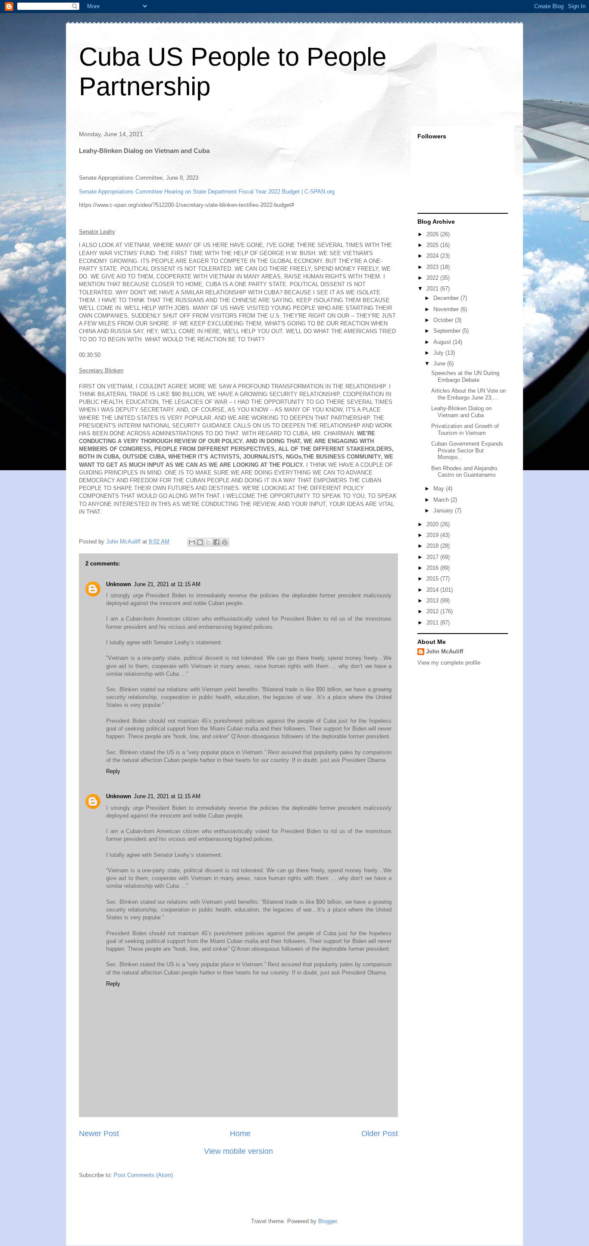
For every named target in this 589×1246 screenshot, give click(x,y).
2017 (433, 557)
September (447, 331)
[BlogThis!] (200, 542)
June (440, 363)
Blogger (327, 1221)
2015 (433, 578)
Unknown (118, 584)
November (447, 309)
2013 (433, 600)
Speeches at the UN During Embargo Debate (465, 376)
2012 (433, 611)
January (444, 510)
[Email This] (192, 542)
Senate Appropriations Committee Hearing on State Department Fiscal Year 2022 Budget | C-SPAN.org (207, 191)
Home (240, 1133)
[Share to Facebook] (216, 542)
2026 (433, 234)
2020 (433, 524)
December (447, 298)
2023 (433, 267)
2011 (433, 622)
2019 (433, 535)
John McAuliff (444, 651)
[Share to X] (208, 542)
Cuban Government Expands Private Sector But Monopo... (467, 450)
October (444, 320)
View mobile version (238, 1151)
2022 (433, 278)
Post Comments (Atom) (143, 1175)
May (439, 488)
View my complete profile (448, 662)
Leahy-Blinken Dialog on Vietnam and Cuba (461, 411)
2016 (433, 568)
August (443, 342)
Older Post (379, 1133)
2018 (433, 546)
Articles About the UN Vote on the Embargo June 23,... (468, 394)
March (442, 500)
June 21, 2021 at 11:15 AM (167, 584)
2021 (433, 288)
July (439, 353)
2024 (433, 256)
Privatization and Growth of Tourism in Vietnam (465, 429)
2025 (433, 245)
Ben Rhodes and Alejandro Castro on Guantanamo (464, 471)
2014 (433, 590)
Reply (113, 771)
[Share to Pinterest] (224, 542)
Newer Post (99, 1133)
